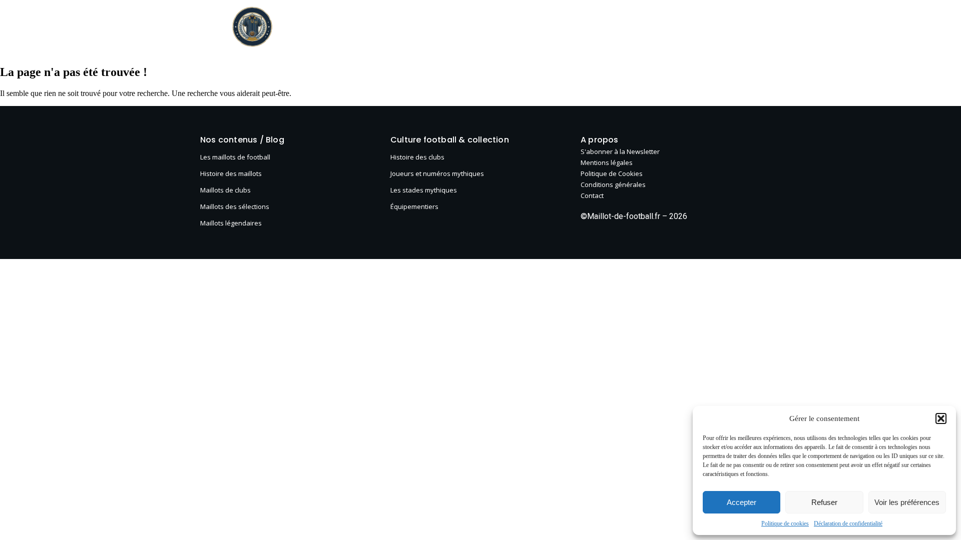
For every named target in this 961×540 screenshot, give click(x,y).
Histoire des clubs (417, 157)
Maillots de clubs (225, 190)
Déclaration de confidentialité (848, 523)
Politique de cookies (785, 523)
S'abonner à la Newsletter (620, 151)
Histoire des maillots (231, 173)
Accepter (741, 502)
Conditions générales (613, 184)
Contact (592, 195)
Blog (338, 27)
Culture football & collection (524, 27)
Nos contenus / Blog (242, 140)
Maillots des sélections (234, 206)
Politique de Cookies (612, 173)
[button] (941, 419)
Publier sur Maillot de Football (702, 27)
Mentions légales (607, 162)
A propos (612, 27)
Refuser (824, 502)
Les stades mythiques (423, 190)
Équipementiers (414, 206)
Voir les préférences (906, 502)
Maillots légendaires (231, 223)
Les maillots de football (408, 27)
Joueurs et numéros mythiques (437, 173)
